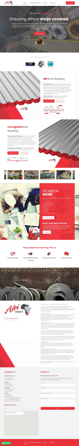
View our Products (48, 217)
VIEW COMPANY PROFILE (11, 318)
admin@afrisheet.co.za (9, 375)
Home (25, 3)
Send (58, 408)
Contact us (47, 232)
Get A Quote (70, 3)
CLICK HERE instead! (53, 375)
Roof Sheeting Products (35, 3)
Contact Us (52, 3)
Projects (45, 3)
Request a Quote (39, 33)
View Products (60, 101)
